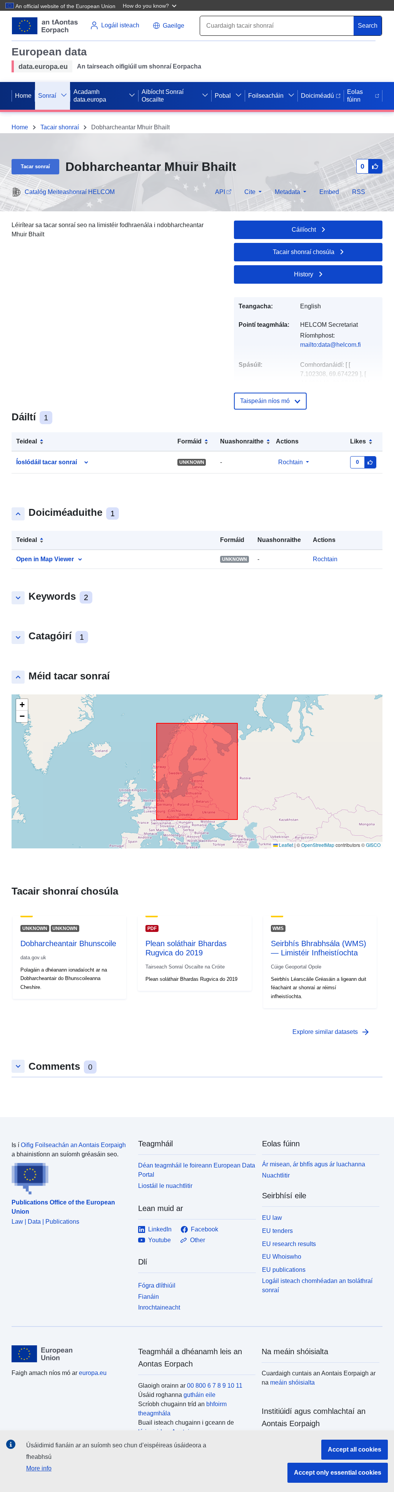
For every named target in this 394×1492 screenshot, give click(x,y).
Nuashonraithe (242, 441)
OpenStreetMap (317, 844)
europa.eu (93, 1373)
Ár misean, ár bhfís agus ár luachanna (313, 1164)
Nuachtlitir (276, 1175)
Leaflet (285, 844)
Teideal (26, 441)
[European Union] (70, 1353)
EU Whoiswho (281, 1256)
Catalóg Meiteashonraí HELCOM (70, 192)
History (303, 274)
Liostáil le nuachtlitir (165, 1186)
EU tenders (277, 1231)
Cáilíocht (304, 229)
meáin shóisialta (292, 1382)
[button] (150, 5)
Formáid (189, 441)
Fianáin (148, 1296)
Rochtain (290, 462)
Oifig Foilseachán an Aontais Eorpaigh (73, 1145)
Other (197, 1240)
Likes (358, 441)
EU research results (289, 1244)
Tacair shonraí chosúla (303, 252)
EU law (272, 1217)
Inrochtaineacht (159, 1307)
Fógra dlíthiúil (156, 1285)
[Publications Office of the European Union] (70, 1176)
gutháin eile (199, 1395)
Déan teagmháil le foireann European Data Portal (196, 1170)
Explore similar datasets (331, 1032)
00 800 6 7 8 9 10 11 (214, 1385)
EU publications (284, 1269)
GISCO (373, 844)
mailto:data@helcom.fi (330, 344)
